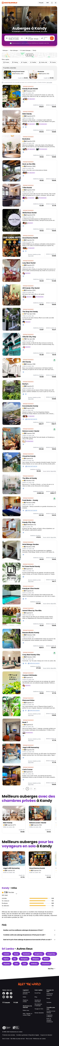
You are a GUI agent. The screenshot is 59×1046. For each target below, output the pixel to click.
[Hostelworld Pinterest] (7, 997)
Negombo (7, 963)
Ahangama (24, 959)
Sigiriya (6, 959)
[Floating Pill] (23, 788)
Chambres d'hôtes (25, 1000)
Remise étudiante (39, 1012)
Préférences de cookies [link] (39, 1038)
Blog (36, 997)
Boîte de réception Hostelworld (50, 1020)
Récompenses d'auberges (38, 1004)
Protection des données (8, 1035)
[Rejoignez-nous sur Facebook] (3, 993)
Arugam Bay (38, 954)
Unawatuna (46, 963)
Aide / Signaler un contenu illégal (27, 1014)
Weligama (36, 959)
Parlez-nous (26, 1010)
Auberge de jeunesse (28, 86)
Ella (15, 959)
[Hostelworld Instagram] (11, 993)
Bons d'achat (5, 1038)
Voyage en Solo (39, 1008)
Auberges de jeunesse (26, 993)
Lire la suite (49, 82)
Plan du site (29, 1038)
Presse (48, 998)
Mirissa (46, 959)
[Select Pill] (51, 2)
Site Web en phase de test (18, 1038)
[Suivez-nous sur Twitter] (7, 993)
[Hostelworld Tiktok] (11, 997)
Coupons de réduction (46, 1035)
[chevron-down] (16, 894)
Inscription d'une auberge (51, 1011)
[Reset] (22, 38)
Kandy (16, 954)
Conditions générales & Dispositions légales (27, 1035)
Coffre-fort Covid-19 (32, 419)
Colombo (6, 954)
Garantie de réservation (38, 1000)
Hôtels (24, 997)
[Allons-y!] (52, 38)
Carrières (49, 1002)
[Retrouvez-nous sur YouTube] (3, 997)
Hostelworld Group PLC (50, 994)
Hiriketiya (34, 963)
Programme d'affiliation (49, 1015)
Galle (16, 963)
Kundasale (26, 954)
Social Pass (38, 993)
